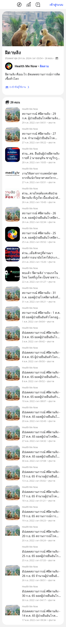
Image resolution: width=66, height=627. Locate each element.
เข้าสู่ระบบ (56, 5)
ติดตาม (44, 66)
